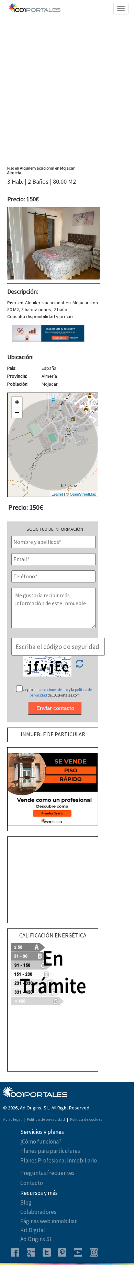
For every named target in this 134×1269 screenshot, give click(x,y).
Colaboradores (38, 1212)
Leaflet (57, 494)
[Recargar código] (79, 665)
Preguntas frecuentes (47, 1173)
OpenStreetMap (83, 494)
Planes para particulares (50, 1151)
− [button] (17, 412)
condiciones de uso (54, 689)
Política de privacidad (46, 1119)
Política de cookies (86, 1119)
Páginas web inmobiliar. (48, 1221)
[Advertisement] (67, 95)
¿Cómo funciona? (41, 1141)
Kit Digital (32, 1230)
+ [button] (17, 402)
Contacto (31, 1183)
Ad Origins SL (36, 1239)
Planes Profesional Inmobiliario (58, 1160)
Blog (26, 1202)
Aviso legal (12, 1119)
